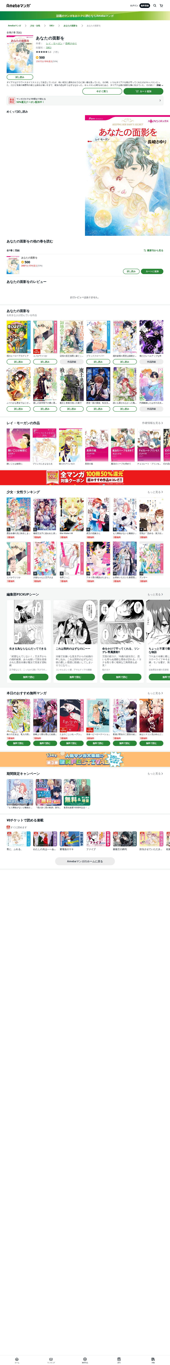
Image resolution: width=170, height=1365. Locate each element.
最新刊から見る (155, 250)
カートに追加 (152, 271)
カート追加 (145, 91)
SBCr (48, 47)
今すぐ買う (102, 91)
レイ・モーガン (54, 43)
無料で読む (29, 677)
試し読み (20, 77)
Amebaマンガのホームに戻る (85, 861)
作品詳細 (71, 361)
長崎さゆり (71, 43)
